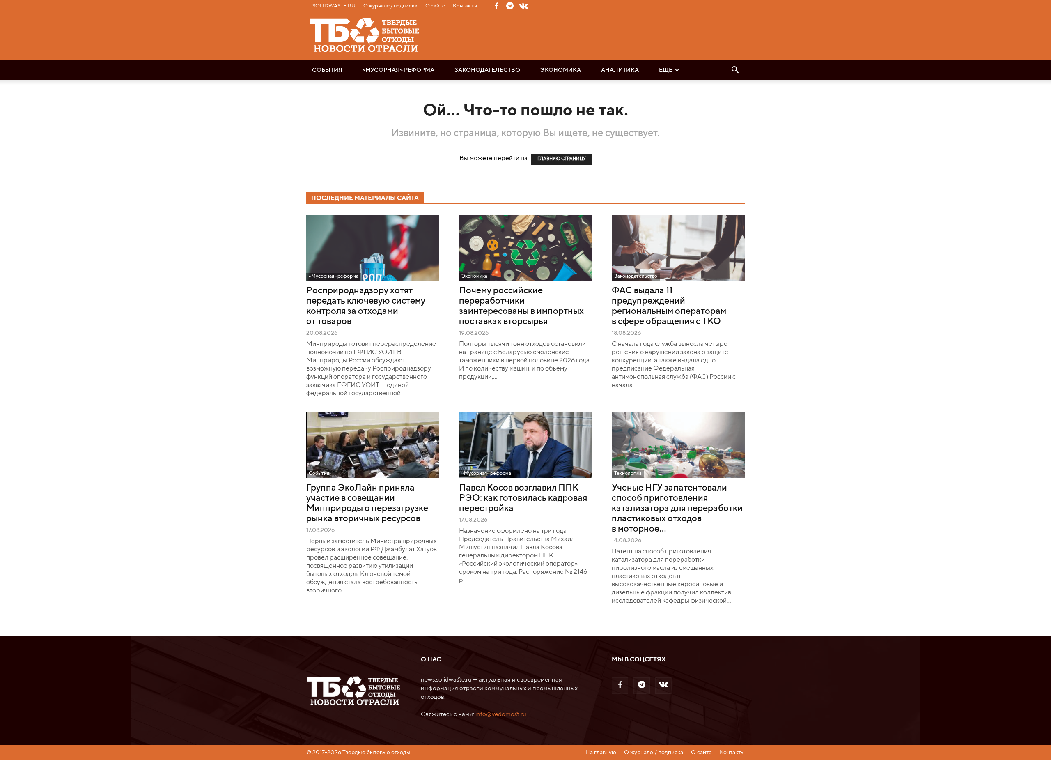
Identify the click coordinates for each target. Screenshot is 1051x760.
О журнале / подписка (390, 6)
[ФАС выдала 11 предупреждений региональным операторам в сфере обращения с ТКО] (678, 248)
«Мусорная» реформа (398, 70)
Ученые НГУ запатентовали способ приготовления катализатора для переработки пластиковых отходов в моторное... (677, 509)
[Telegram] (510, 6)
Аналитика (620, 70)
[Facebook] (496, 6)
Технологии (627, 473)
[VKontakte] (523, 6)
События (327, 70)
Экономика (560, 70)
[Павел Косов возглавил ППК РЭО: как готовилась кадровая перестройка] (525, 445)
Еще (665, 70)
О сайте (435, 6)
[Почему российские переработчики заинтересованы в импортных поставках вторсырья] (525, 248)
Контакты (465, 6)
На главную (600, 752)
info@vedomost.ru (500, 714)
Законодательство (487, 70)
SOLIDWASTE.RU (334, 6)
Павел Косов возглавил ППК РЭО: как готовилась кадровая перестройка (523, 498)
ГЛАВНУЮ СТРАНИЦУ (561, 159)
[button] (735, 70)
